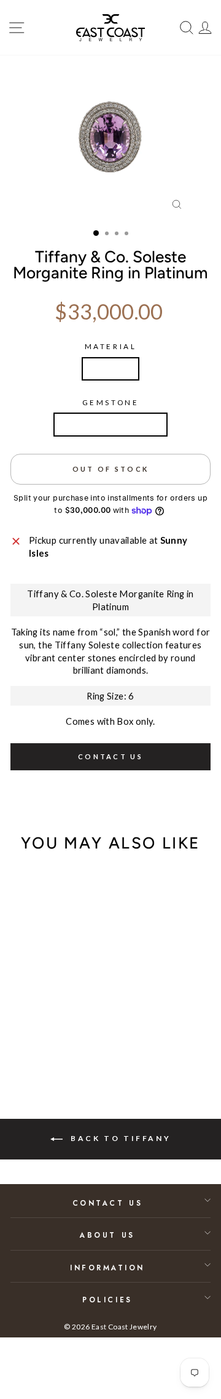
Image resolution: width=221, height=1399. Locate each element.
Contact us (110, 756)
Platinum (110, 368)
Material (110, 346)
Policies (107, 1299)
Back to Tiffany (119, 1138)
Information (107, 1267)
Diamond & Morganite (110, 424)
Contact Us (107, 1203)
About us (107, 1235)
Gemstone (110, 402)
